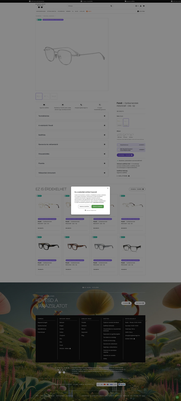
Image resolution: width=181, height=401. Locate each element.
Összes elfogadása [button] (97, 206)
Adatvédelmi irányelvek (98, 202)
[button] (90, 210)
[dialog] (90, 200)
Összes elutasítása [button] (84, 206)
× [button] (107, 188)
